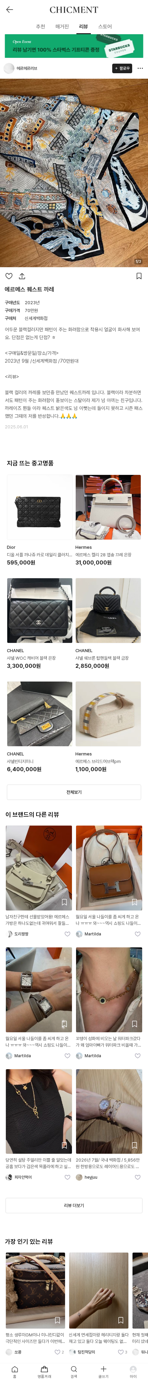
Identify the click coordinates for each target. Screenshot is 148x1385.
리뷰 (83, 27)
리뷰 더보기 (74, 1205)
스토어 (105, 27)
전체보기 (74, 792)
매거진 (62, 27)
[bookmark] (139, 276)
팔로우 (124, 68)
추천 (40, 27)
